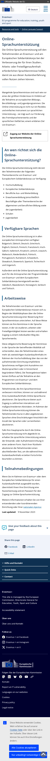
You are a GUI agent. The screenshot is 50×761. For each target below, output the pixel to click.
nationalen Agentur (32, 507)
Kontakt (5, 681)
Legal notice (7, 707)
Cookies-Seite (16, 730)
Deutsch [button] (34, 9)
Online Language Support (32, 29)
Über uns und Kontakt (12, 623)
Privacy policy (8, 702)
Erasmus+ (7, 592)
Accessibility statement (13, 610)
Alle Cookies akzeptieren (24, 747)
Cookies (6, 697)
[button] (10, 546)
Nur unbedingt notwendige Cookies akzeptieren (29, 755)
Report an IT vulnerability (14, 687)
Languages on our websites (15, 692)
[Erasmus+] (8, 8)
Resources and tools (10, 29)
